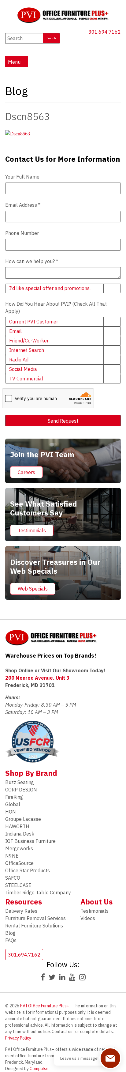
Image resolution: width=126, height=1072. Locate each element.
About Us (96, 902)
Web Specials (33, 589)
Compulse (39, 1068)
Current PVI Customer (33, 322)
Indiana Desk (19, 834)
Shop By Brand (31, 773)
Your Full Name (22, 177)
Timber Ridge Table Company (38, 892)
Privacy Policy (18, 1038)
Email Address (22, 205)
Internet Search (26, 350)
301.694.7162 (104, 32)
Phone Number (22, 233)
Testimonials (32, 530)
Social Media (23, 369)
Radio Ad (18, 360)
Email (15, 331)
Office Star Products (27, 870)
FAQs (11, 940)
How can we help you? (31, 261)
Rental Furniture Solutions (34, 926)
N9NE (12, 856)
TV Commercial (26, 379)
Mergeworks (19, 848)
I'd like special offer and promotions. (50, 288)
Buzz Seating (19, 782)
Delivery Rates (21, 911)
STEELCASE (18, 885)
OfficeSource (19, 863)
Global (12, 804)
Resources (23, 902)
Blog (10, 933)
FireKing (14, 797)
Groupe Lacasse (23, 819)
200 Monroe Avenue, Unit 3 (37, 678)
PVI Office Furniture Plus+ (44, 1006)
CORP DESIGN (21, 790)
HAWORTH (17, 826)
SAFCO (12, 878)
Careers (26, 472)
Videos (87, 918)
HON (10, 812)
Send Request (63, 421)
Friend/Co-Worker (29, 341)
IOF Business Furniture (30, 841)
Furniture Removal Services (35, 918)
